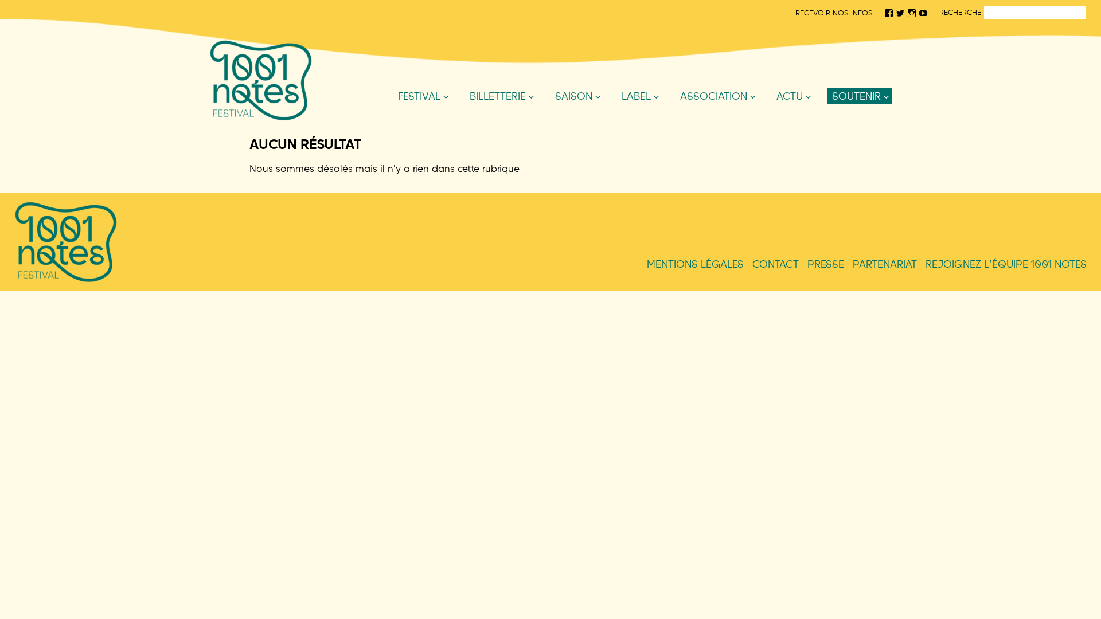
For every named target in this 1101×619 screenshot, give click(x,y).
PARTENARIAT (885, 264)
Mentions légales (695, 264)
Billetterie (498, 96)
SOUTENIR (856, 96)
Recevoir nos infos (834, 12)
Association (713, 96)
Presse (825, 264)
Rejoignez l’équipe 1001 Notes (1006, 264)
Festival (419, 96)
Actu (789, 96)
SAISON (573, 96)
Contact (775, 264)
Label (636, 96)
